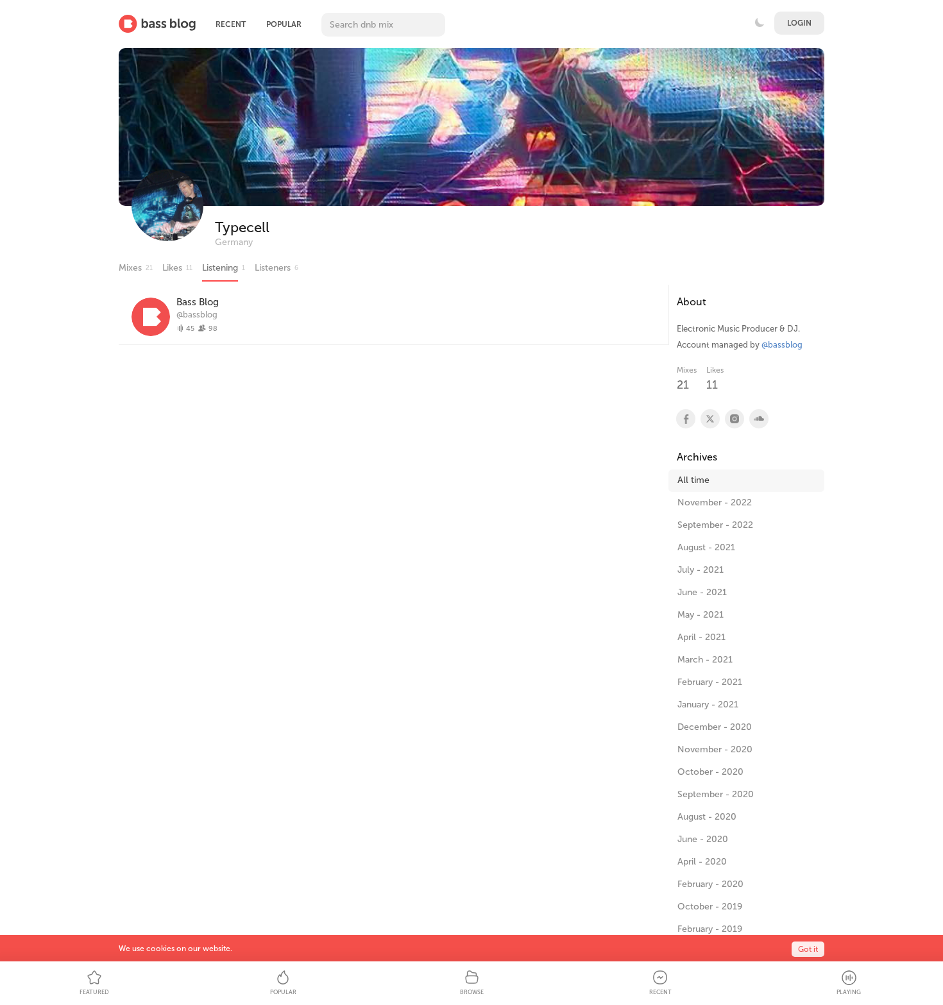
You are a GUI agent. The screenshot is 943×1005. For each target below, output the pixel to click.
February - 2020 (710, 884)
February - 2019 (709, 929)
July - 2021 (700, 569)
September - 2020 (715, 794)
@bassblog (196, 314)
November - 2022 (714, 502)
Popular (284, 24)
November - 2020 (714, 749)
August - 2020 (706, 816)
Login (799, 23)
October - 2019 (709, 906)
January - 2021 (707, 704)
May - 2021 (700, 614)
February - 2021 (709, 682)
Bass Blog (197, 302)
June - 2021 (702, 592)
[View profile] (685, 418)
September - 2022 (715, 524)
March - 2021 (705, 659)
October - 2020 (710, 771)
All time (693, 480)
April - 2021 (701, 637)
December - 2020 (714, 727)
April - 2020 (702, 861)
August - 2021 (706, 547)
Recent (231, 24)
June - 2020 (702, 839)
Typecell (242, 227)
